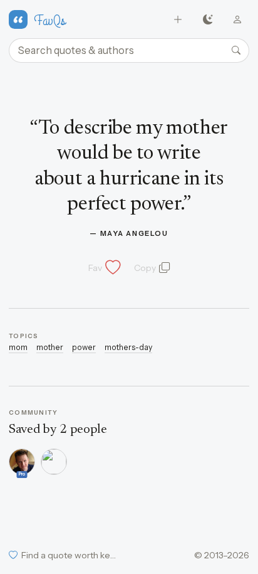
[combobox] (129, 50)
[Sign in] (237, 20)
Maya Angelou (134, 233)
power (84, 347)
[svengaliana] (54, 462)
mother (49, 347)
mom (18, 347)
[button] (103, 268)
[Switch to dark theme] (207, 20)
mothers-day (128, 347)
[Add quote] (178, 20)
